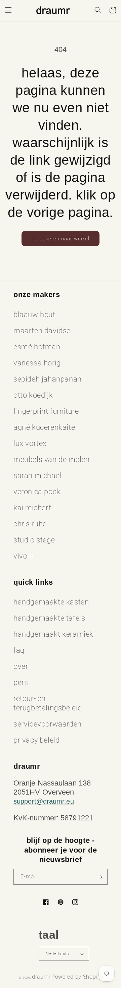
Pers (20, 682)
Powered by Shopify (76, 977)
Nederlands (57, 953)
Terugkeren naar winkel (60, 239)
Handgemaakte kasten (51, 602)
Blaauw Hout (34, 314)
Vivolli (23, 556)
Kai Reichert (32, 508)
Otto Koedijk (33, 395)
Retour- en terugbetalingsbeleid (47, 703)
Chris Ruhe (30, 524)
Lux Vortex (30, 443)
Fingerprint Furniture (46, 411)
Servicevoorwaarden (47, 724)
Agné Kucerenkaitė (44, 427)
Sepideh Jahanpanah (47, 379)
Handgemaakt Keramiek (53, 634)
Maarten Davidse (42, 331)
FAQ (19, 650)
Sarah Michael (37, 475)
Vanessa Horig (37, 363)
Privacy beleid (36, 740)
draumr (41, 977)
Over (20, 666)
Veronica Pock (37, 491)
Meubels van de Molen (51, 459)
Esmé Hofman (37, 347)
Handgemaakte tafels (49, 618)
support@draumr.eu (43, 801)
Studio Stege (34, 540)
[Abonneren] (99, 877)
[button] (8, 10)
